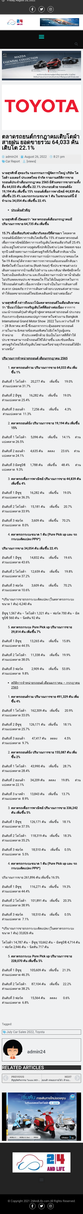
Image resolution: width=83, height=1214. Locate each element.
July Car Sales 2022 (20, 1032)
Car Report (13, 161)
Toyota (40, 1032)
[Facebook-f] (32, 9)
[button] (41, 36)
